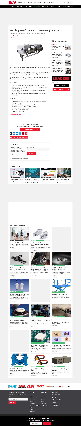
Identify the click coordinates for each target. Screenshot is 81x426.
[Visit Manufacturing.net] (59, 386)
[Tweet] (20, 133)
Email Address (30, 147)
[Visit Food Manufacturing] (22, 386)
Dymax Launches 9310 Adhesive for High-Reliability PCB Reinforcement (40, 346)
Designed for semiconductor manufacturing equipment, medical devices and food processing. (19, 274)
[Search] (68, 2)
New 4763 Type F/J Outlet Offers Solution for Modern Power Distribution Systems (60, 269)
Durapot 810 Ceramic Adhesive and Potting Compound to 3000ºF (18, 319)
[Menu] (71, 2)
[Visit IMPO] (40, 386)
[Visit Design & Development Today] (12, 386)
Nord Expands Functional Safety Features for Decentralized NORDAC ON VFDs (58, 54)
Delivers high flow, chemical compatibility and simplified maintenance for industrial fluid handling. (19, 372)
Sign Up (12, 402)
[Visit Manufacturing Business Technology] (68, 386)
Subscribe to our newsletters (30, 129)
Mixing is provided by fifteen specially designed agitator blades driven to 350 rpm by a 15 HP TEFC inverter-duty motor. (19, 299)
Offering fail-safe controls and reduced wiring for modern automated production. (40, 248)
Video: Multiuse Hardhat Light (48, 180)
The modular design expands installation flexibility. (60, 373)
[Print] (11, 133)
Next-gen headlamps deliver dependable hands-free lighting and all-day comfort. (39, 373)
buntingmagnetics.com (15, 114)
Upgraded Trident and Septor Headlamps (38, 369)
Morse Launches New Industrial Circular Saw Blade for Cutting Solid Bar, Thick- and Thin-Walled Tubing (57, 70)
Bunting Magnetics (17, 35)
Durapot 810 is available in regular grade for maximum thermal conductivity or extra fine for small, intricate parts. (19, 323)
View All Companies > (61, 85)
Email (9, 396)
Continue (46, 423)
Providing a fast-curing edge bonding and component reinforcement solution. (39, 349)
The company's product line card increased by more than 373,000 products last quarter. (61, 349)
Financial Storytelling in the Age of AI (58, 47)
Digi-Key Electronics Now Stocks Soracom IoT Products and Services (32, 181)
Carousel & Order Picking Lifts (59, 294)
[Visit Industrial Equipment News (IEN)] (30, 386)
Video (11, 177)
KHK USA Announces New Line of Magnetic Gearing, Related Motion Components (58, 62)
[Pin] (23, 133)
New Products (14, 27)
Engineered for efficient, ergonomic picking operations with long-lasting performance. (61, 296)
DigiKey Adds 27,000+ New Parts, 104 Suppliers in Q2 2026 (61, 346)
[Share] (14, 133)
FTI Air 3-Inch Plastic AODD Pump (18, 369)
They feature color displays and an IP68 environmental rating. (60, 323)
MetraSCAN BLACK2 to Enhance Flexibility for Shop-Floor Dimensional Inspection (40, 320)
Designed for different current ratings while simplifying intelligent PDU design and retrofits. (61, 274)
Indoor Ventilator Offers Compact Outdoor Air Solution (60, 369)
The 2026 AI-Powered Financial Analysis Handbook (63, 181)
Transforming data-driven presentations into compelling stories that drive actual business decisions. (19, 246)
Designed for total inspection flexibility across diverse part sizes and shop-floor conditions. (39, 325)
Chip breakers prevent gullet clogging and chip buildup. (39, 273)
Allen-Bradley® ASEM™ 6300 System (16, 180)
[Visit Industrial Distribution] (50, 386)
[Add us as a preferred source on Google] (26, 133)
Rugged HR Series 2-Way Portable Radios (60, 319)
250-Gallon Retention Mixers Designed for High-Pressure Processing (19, 295)
